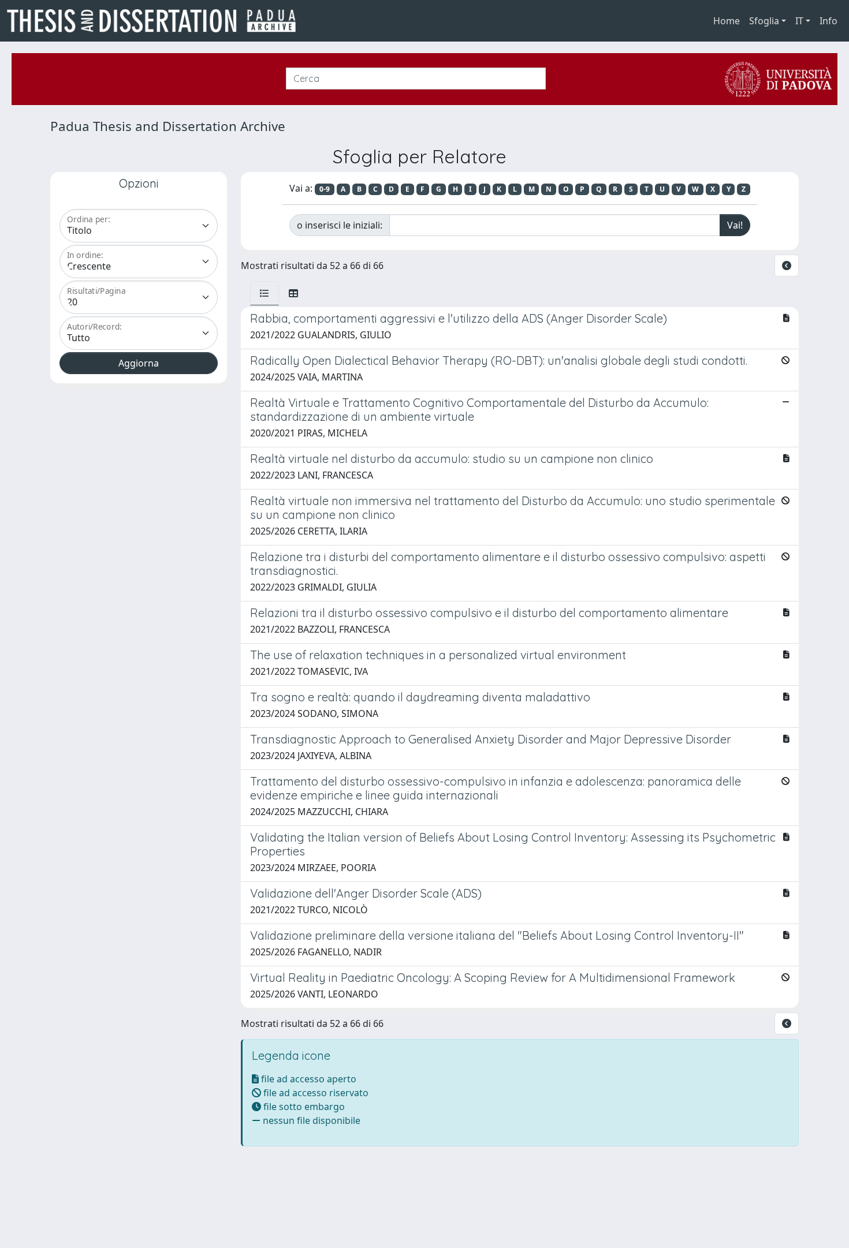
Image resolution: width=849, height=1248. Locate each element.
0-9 (324, 189)
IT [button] (799, 20)
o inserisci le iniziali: (339, 225)
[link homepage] (156, 21)
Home (726, 20)
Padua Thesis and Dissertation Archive (167, 126)
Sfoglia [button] (764, 20)
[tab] (264, 293)
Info (828, 20)
